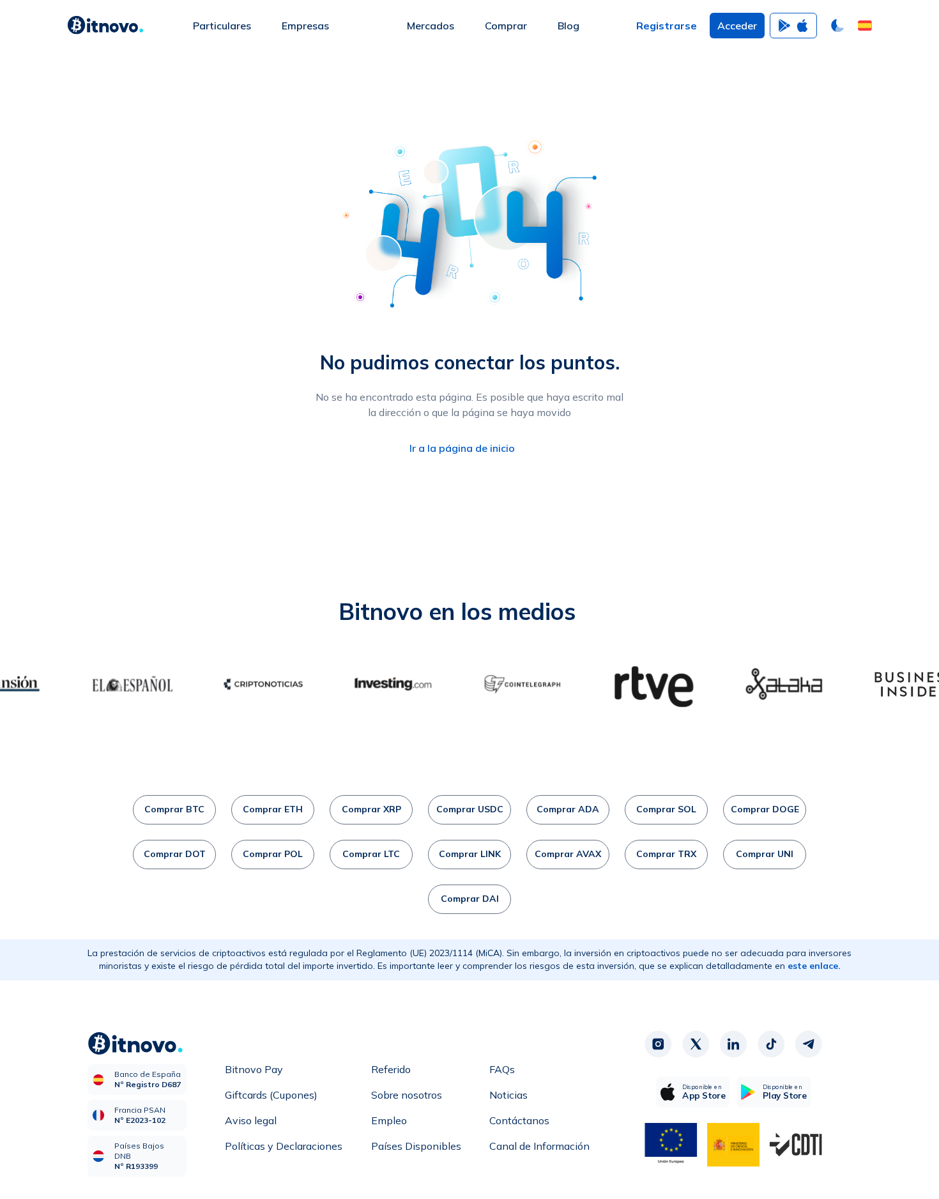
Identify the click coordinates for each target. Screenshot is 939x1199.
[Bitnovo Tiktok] (771, 1044)
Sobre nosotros (406, 1094)
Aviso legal (251, 1120)
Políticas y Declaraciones (283, 1146)
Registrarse (666, 25)
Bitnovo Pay (254, 1069)
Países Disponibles (416, 1146)
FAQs (502, 1069)
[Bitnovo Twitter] (695, 1044)
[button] (865, 25)
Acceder (737, 25)
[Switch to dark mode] (837, 25)
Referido (391, 1069)
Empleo (389, 1120)
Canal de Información (539, 1146)
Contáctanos (519, 1120)
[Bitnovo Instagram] (658, 1044)
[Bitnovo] (105, 25)
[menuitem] (222, 25)
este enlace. (814, 965)
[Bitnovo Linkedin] (733, 1044)
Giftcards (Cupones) (271, 1094)
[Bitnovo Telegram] (808, 1044)
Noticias (508, 1094)
